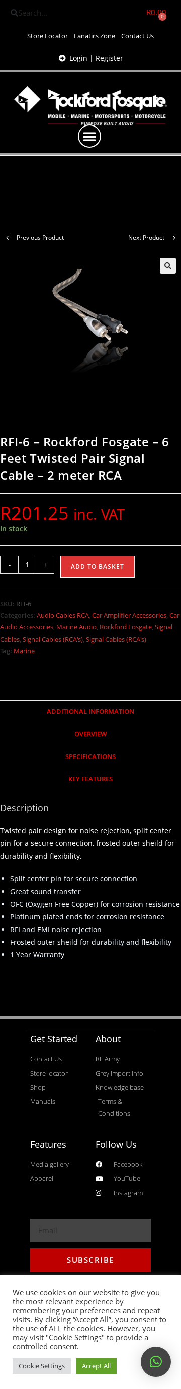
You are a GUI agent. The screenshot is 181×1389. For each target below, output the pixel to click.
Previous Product (40, 237)
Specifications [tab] (90, 756)
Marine (24, 650)
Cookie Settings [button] (42, 1365)
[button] (89, 136)
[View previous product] (7, 238)
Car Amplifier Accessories (129, 615)
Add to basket (97, 566)
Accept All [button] (96, 1365)
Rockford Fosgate (126, 627)
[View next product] (174, 238)
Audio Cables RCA (63, 615)
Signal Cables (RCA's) (53, 639)
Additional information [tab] (90, 711)
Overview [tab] (90, 734)
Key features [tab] (90, 779)
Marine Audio (76, 627)
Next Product (146, 237)
